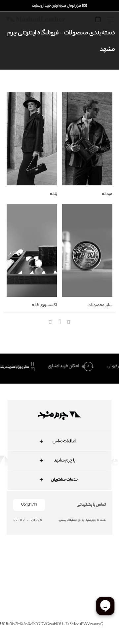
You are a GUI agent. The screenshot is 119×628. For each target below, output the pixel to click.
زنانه (53, 194)
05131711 (29, 504)
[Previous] (51, 322)
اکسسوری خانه (44, 305)
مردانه (107, 194)
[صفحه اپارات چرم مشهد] (101, 567)
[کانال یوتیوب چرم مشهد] (62, 567)
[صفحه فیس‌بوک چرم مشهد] (24, 567)
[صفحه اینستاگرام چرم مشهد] (43, 567)
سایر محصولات (100, 305)
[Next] (68, 322)
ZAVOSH (111, 589)
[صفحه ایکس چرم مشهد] (81, 567)
